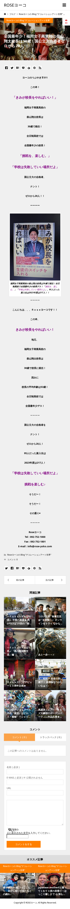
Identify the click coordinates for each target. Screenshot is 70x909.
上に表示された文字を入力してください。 (29, 832)
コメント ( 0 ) (19, 737)
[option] (17, 881)
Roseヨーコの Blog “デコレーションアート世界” (28, 20)
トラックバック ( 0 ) (50, 737)
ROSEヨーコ (15, 5)
